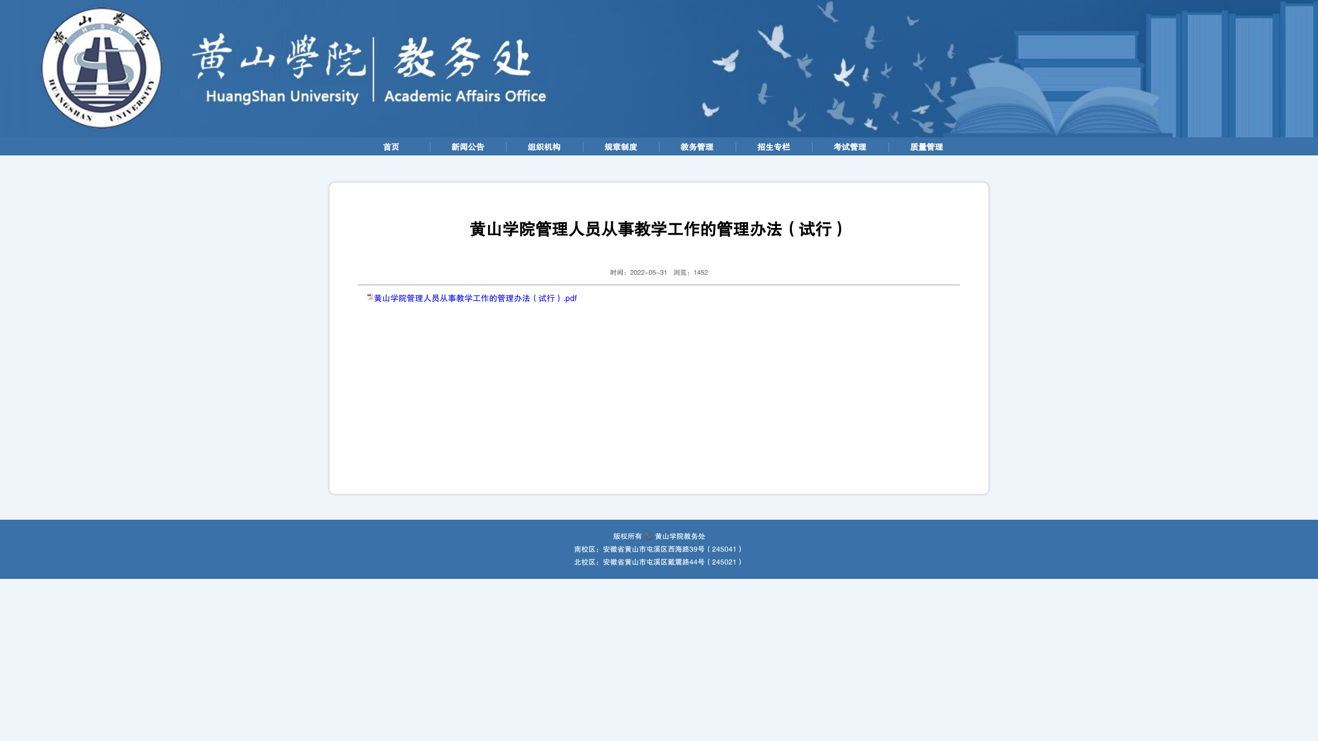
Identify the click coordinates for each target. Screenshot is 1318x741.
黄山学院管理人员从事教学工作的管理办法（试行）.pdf (475, 298)
